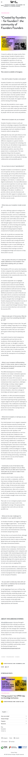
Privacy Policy (14, 752)
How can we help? (5, 716)
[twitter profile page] (4, 667)
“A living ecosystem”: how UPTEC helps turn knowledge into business (13, 697)
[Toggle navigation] (1, 2)
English (4, 712)
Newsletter (3, 728)
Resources (3, 723)
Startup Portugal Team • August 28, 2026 (14, 701)
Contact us (3, 730)
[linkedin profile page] (6, 667)
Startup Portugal (4, 718)
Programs (3, 721)
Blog (2, 727)
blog (2, 5)
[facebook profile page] (8, 667)
